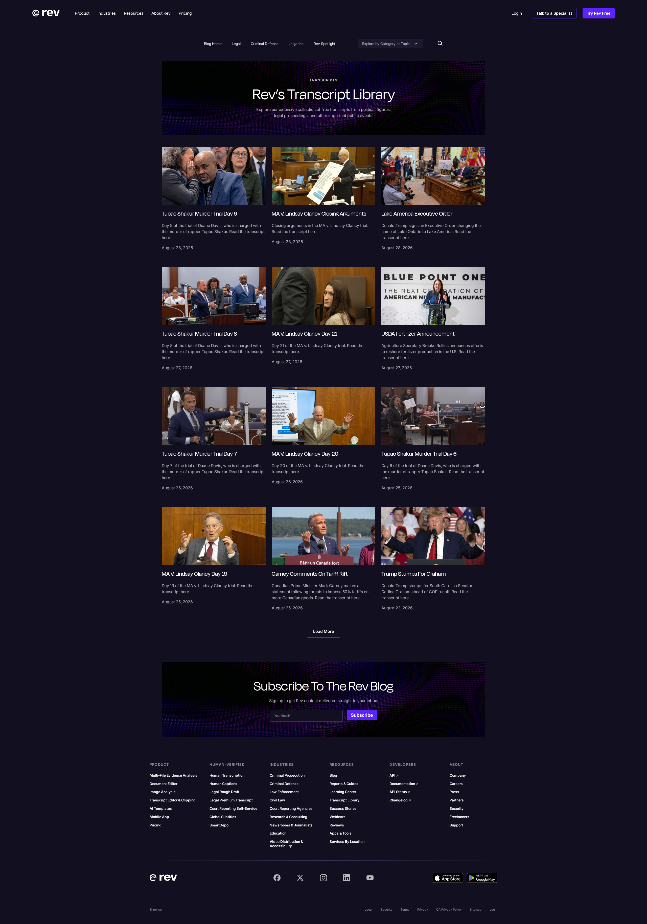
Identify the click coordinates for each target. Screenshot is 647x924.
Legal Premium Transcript (231, 800)
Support (456, 825)
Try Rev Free (598, 13)
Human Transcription (227, 775)
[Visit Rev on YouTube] (370, 877)
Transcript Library (344, 800)
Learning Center (343, 792)
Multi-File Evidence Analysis (173, 775)
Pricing (155, 825)
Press (454, 792)
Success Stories (343, 808)
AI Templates (161, 808)
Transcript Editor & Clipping (173, 800)
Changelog (400, 800)
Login (493, 909)
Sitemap (475, 909)
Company (458, 775)
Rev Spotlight (324, 43)
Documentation (404, 784)
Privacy (422, 909)
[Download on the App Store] (448, 878)
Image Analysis (163, 792)
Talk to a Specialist (554, 13)
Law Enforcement (284, 792)
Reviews (337, 825)
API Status (399, 792)
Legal (236, 43)
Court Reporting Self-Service (233, 808)
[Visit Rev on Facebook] (277, 877)
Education (278, 833)
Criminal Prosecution (287, 775)
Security (457, 808)
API (394, 775)
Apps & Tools (341, 833)
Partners (457, 800)
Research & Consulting (288, 817)
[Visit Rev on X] (300, 877)
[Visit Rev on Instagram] (323, 877)
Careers (456, 784)
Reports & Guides (344, 784)
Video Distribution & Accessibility (286, 844)
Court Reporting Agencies (291, 808)
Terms (405, 909)
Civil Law (277, 800)
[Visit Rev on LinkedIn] (346, 877)
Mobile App (159, 817)
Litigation (296, 43)
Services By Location (347, 842)
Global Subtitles (223, 817)
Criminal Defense (265, 43)
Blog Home (213, 43)
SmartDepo (219, 825)
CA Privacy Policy (449, 909)
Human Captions (223, 784)
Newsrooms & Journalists (291, 825)
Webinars (337, 817)
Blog (333, 775)
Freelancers (459, 817)
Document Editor (163, 784)
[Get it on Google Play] (482, 878)
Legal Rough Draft (224, 792)
